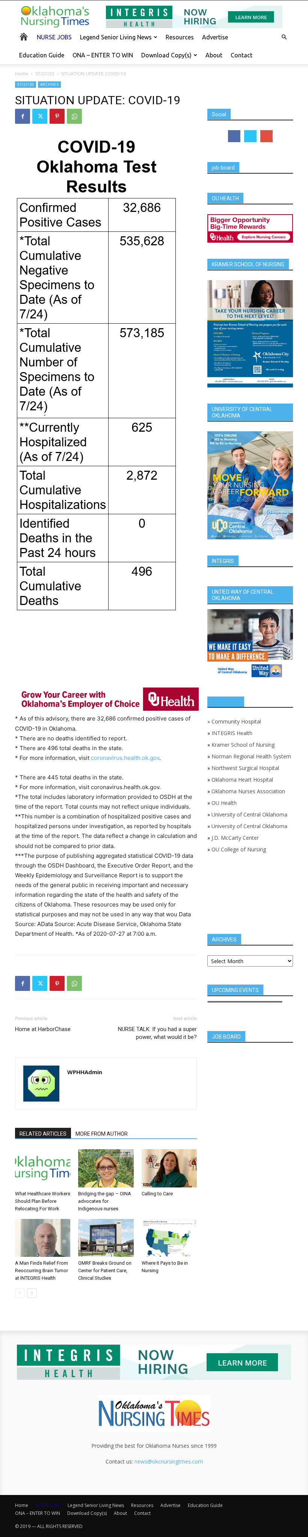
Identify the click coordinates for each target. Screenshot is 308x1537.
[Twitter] (39, 116)
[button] (284, 37)
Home (21, 74)
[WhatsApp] (74, 116)
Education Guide (41, 55)
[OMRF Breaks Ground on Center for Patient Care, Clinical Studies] (105, 1238)
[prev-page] (19, 1293)
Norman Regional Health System (251, 756)
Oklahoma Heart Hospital (242, 779)
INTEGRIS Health (231, 733)
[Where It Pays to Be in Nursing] (169, 1238)
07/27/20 (44, 74)
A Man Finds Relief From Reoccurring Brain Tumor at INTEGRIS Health (41, 1270)
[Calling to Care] (169, 1168)
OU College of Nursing (238, 849)
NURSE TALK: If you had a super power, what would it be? (157, 1033)
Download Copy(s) (166, 55)
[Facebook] (22, 116)
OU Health (224, 802)
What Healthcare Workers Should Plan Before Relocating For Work (42, 1201)
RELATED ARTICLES (43, 1134)
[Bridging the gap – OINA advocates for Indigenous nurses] (105, 1168)
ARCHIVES (49, 84)
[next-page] (31, 1293)
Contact (241, 55)
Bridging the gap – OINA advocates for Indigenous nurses (104, 1201)
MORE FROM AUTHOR (101, 1134)
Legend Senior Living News (116, 37)
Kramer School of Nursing (243, 744)
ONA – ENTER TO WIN (102, 55)
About (213, 55)
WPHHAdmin (84, 1072)
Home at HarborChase (43, 1029)
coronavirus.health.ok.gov (125, 757)
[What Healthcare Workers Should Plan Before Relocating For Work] (42, 1168)
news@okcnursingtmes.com (168, 1461)
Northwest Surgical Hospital (245, 768)
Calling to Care (157, 1193)
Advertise (215, 37)
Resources (180, 37)
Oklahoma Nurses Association (248, 791)
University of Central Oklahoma (249, 814)
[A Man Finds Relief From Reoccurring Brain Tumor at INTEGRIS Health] (42, 1238)
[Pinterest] (57, 116)
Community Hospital (236, 721)
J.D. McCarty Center (235, 837)
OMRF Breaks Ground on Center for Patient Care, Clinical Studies (104, 1270)
